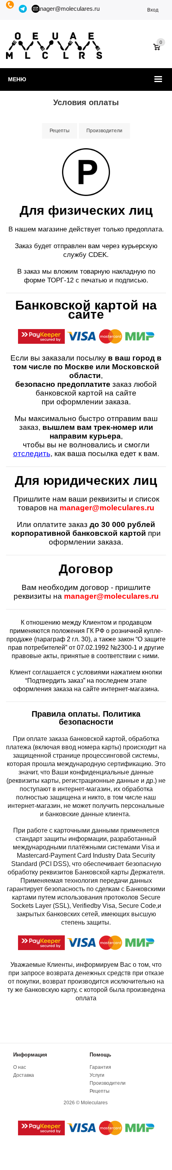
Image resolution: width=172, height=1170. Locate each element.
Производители (108, 1083)
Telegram (23, 9)
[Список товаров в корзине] (160, 51)
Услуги (97, 1075)
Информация (30, 1055)
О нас (19, 1067)
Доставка (23, 1075)
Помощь (100, 1055)
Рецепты (100, 1091)
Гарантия (100, 1067)
